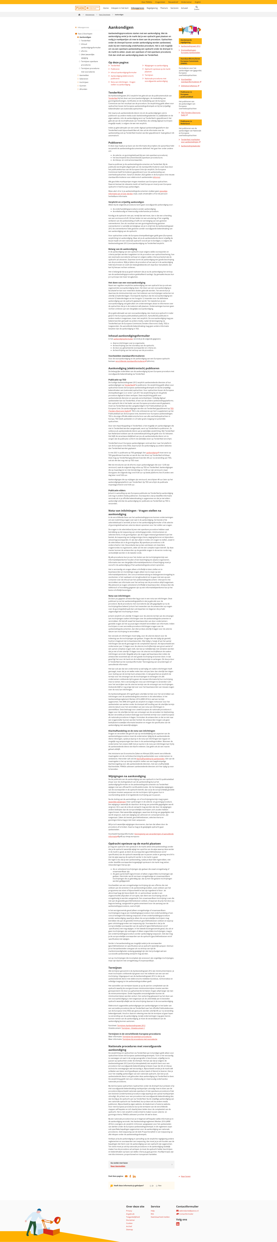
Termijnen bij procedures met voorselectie (139, 1039)
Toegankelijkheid (133, 1217)
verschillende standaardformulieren (130, 361)
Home (106, 8)
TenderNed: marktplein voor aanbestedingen (190, 140)
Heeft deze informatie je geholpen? (129, 1185)
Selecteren (84, 79)
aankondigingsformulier (123, 339)
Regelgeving (152, 8)
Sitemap (129, 1229)
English (198, 2)
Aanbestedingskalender (190, 146)
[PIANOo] (87, 9)
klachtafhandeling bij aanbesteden (151, 759)
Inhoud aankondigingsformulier (91, 46)
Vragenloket (160, 2)
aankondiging (151, 452)
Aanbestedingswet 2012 (190, 46)
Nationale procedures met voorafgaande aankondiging (156, 79)
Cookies (129, 1223)
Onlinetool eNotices (189, 86)
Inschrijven (84, 82)
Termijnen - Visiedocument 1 (133, 1028)
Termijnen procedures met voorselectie (90, 70)
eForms (84, 51)
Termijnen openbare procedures (89, 63)
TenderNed (85, 40)
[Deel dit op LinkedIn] (134, 1176)
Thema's (164, 8)
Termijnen (149, 75)
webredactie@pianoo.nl (189, 1211)
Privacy (129, 1211)
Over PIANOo (147, 2)
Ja (152, 1185)
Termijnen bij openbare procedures (137, 1036)
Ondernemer (186, 2)
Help (153, 1211)
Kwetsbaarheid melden (160, 1217)
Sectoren (175, 8)
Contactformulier (186, 1214)
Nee (159, 1185)
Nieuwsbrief (173, 2)
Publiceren (115, 69)
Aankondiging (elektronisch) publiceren (122, 77)
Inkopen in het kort (119, 8)
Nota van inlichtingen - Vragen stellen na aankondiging (123, 83)
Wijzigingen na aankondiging (156, 65)
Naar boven (186, 1176)
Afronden (83, 89)
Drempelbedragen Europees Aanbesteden (190, 51)
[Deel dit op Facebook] (130, 1176)
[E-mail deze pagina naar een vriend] (126, 1176)
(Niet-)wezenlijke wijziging (87, 56)
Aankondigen (85, 37)
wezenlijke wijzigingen (117, 802)
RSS (152, 1214)
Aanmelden (84, 75)
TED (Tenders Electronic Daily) (191, 113)
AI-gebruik (130, 1214)
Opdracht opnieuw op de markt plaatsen (157, 70)
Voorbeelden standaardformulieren (190, 80)
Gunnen (83, 86)
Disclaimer (130, 1220)
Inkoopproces (137, 8)
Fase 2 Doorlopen (104, 15)
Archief (129, 1226)
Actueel (184, 8)
